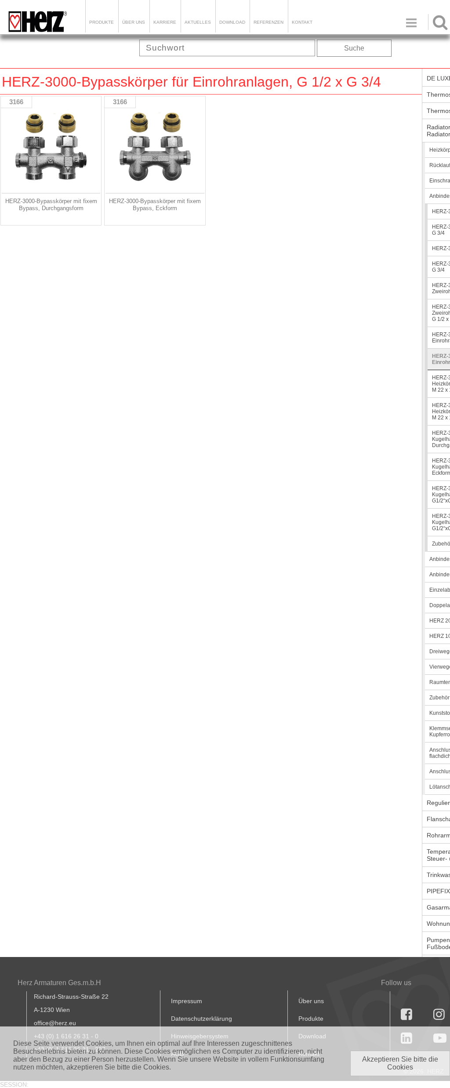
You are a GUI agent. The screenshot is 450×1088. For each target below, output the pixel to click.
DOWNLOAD (232, 22)
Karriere (164, 22)
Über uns (311, 1000)
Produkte (101, 22)
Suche (354, 48)
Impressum (186, 1000)
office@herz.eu (55, 1022)
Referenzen (268, 22)
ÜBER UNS (133, 22)
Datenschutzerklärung (201, 1018)
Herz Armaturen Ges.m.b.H (59, 982)
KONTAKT (302, 22)
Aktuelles (198, 22)
